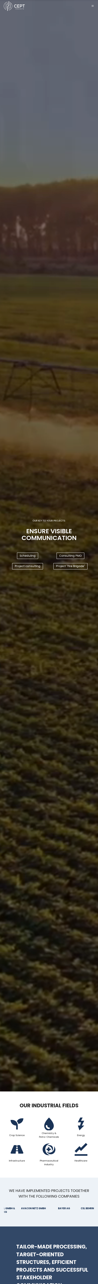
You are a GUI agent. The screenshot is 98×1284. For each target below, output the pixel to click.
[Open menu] (92, 6)
